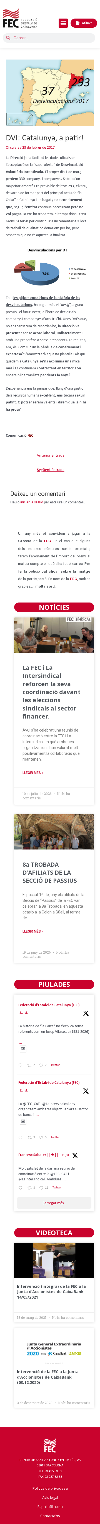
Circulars (12, 148)
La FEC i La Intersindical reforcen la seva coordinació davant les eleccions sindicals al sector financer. (51, 692)
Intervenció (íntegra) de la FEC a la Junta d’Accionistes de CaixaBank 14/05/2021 (51, 1292)
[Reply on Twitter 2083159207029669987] (21, 1066)
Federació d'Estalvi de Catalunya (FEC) (48, 1005)
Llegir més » (32, 773)
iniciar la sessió (31, 502)
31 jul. (23, 1013)
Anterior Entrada (50, 456)
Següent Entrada (50, 470)
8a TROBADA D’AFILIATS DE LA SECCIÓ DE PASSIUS (49, 873)
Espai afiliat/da (50, 1506)
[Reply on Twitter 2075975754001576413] (21, 1138)
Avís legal (50, 1497)
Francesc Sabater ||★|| (38, 1155)
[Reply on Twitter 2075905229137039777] (21, 1189)
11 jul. (23, 1090)
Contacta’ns (50, 1515)
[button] (63, 23)
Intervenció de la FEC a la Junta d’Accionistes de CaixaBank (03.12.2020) (48, 1377)
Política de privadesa (50, 1488)
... (20, 1043)
